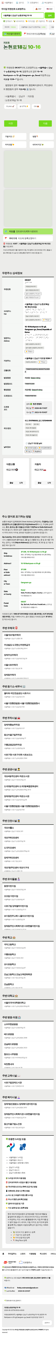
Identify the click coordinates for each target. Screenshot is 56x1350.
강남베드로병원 (11, 1044)
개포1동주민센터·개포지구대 (16, 867)
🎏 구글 (28, 451)
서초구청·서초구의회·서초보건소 (18, 754)
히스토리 (43, 1254)
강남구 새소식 (14, 1170)
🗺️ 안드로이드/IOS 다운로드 (21, 231)
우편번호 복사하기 (31, 286)
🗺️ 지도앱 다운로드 (12, 34)
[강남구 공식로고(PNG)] (23, 1151)
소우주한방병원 (11, 1024)
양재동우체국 (10, 674)
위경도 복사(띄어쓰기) (32, 431)
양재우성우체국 (11, 655)
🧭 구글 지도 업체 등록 (21, 1235)
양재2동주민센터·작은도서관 (16, 796)
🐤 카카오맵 (30, 21)
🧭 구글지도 (40, 21)
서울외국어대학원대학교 (15, 1002)
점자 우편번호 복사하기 (32, 290)
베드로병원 (9, 1034)
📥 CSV (38, 9)
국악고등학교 (10, 944)
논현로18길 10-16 (13, 100)
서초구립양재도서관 (13, 1082)
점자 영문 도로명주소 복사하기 (34, 348)
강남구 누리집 (14, 1167)
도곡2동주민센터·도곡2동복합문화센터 (21, 786)
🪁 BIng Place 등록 (20, 1240)
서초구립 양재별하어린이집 (16, 906)
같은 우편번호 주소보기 (32, 297)
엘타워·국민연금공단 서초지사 (17, 693)
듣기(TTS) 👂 (24, 106)
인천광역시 (34, 3)
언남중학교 (9, 984)
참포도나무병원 (11, 1054)
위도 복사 (28, 424)
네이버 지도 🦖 (38, 144)
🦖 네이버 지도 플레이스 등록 (24, 1232)
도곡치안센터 (10, 847)
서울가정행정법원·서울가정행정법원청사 (22, 703)
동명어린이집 (10, 886)
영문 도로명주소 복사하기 (33, 344)
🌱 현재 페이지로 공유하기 (12, 1301)
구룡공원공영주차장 (13, 744)
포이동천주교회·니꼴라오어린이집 (19, 916)
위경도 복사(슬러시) (31, 435)
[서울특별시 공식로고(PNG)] (11, 1151)
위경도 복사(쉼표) (31, 428)
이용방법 (32, 1254)
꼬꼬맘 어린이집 (11, 896)
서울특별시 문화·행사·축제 (19, 1163)
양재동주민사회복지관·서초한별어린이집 (22, 926)
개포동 (31, 96)
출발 (11, 483)
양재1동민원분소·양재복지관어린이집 (20, 1104)
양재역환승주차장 (12, 724)
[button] (28, 501)
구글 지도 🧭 (9, 136)
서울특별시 (8, 3)
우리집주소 (12, 1254)
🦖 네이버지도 (18, 21)
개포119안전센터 (11, 837)
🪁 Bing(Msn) (37, 451)
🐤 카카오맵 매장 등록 (21, 1238)
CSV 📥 (36, 106)
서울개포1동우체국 (12, 635)
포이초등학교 (10, 964)
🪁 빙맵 (49, 21)
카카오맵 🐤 (9, 144)
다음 (45, 123)
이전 (11, 123)
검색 (50, 15)
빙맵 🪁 (35, 136)
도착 (21, 483)
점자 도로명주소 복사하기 (33, 320)
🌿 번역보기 (7, 21)
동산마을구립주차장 (13, 734)
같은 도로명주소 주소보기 (33, 294)
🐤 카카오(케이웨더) (45, 448)
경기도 (21, 3)
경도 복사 (36, 424)
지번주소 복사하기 (31, 362)
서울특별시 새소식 (16, 1160)
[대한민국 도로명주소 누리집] (25, 1264)
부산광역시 (48, 3)
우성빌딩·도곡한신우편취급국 (17, 645)
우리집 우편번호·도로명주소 (13, 9)
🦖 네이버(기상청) (31, 448)
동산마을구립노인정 (13, 1124)
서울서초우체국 (11, 664)
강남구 (22, 96)
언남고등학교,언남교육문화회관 (18, 974)
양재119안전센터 (11, 857)
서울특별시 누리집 (16, 1157)
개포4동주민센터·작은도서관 (16, 776)
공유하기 (47, 1323)
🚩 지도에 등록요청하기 (20, 238)
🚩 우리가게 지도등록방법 (35, 34)
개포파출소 (9, 827)
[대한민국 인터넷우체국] (10, 1264)
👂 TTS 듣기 (46, 320)
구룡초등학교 (10, 954)
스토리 (22, 1254)
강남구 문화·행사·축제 (17, 1173)
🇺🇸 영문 (49, 9)
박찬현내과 (9, 1064)
